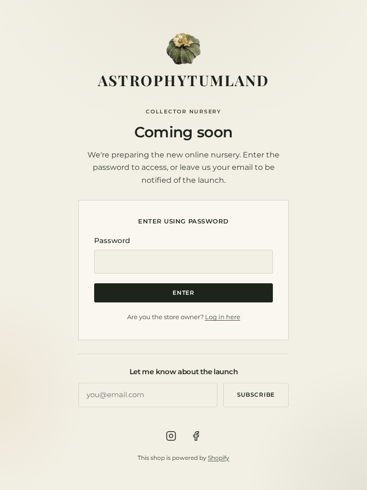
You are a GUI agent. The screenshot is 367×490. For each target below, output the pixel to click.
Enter (183, 292)
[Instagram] (171, 435)
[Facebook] (195, 435)
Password (112, 240)
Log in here (222, 317)
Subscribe (256, 394)
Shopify (218, 457)
